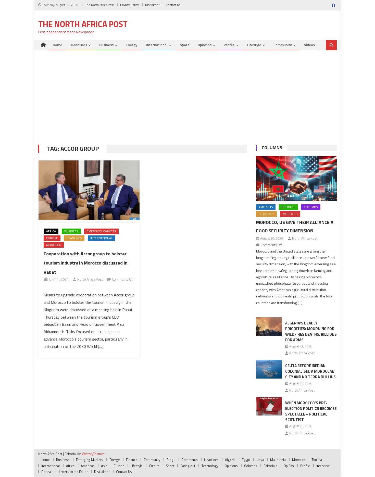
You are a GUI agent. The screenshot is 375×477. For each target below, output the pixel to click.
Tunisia (317, 459)
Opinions (204, 44)
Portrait (47, 471)
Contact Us (173, 4)
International (157, 44)
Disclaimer (152, 4)
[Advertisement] (187, 98)
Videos (309, 44)
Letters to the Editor (73, 471)
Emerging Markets (101, 231)
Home (57, 44)
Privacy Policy (129, 4)
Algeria (230, 459)
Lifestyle (254, 44)
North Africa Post (90, 279)
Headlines (79, 44)
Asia (104, 465)
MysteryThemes (93, 453)
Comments (190, 459)
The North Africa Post (99, 4)
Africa (51, 231)
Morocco (53, 244)
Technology (210, 465)
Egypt (246, 459)
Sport (184, 44)
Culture (154, 465)
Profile (229, 44)
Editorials (270, 465)
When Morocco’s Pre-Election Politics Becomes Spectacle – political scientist (311, 411)
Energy (131, 44)
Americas (266, 207)
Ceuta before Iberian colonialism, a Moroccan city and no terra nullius (310, 371)
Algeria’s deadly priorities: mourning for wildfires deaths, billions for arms (311, 331)
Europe (52, 238)
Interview (323, 465)
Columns (272, 147)
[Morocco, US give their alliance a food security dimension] (296, 178)
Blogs (171, 459)
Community (282, 44)
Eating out (187, 465)
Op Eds (289, 465)
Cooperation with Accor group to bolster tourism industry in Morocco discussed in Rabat (86, 263)
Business (106, 44)
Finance (131, 459)
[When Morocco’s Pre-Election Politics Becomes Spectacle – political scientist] (269, 406)
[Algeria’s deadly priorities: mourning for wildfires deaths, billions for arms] (269, 326)
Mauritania (278, 459)
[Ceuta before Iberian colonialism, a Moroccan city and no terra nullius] (269, 369)
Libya (260, 459)
